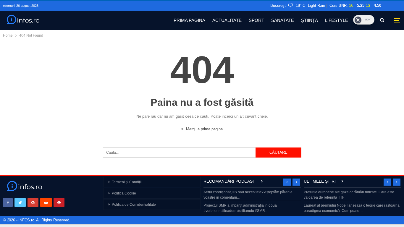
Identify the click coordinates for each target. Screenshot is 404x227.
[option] (252, 202)
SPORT (256, 20)
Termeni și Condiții (127, 182)
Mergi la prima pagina (204, 129)
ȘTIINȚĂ (309, 20)
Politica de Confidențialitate (134, 204)
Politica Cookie (124, 193)
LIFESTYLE (336, 20)
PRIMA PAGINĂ (189, 20)
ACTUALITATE (227, 20)
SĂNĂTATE (282, 20)
